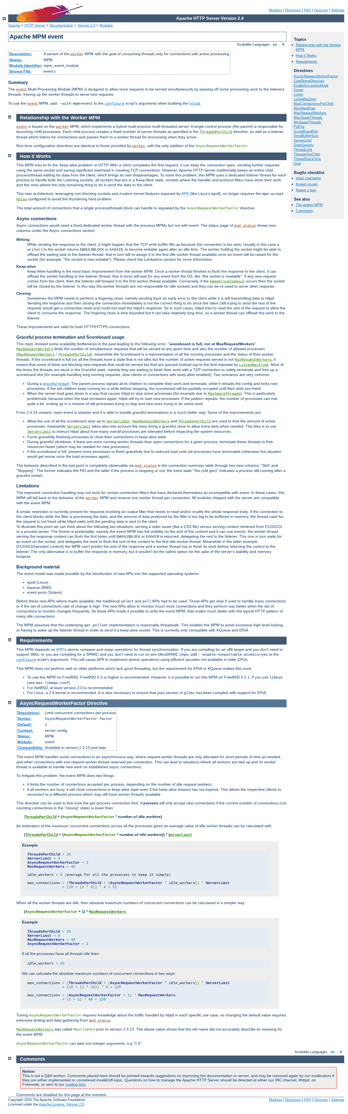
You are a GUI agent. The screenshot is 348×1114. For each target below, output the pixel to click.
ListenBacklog (305, 99)
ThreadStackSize (307, 159)
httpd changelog (308, 178)
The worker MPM (309, 205)
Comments (304, 211)
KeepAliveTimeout (227, 281)
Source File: (20, 71)
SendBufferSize (306, 136)
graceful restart (56, 383)
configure (114, 103)
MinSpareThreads (307, 122)
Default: (24, 724)
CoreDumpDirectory (309, 81)
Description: (20, 54)
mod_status (245, 225)
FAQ (307, 10)
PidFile (299, 127)
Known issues (307, 184)
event (21, 89)
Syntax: (24, 718)
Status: (16, 60)
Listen (298, 94)
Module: (25, 742)
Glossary (321, 10)
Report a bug (306, 190)
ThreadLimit (303, 150)
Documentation (61, 25)
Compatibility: (30, 747)
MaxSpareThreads (308, 118)
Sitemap (337, 10)
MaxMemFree (304, 108)
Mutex (21, 199)
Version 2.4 (86, 25)
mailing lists (75, 1084)
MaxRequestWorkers (310, 113)
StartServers (303, 145)
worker (76, 54)
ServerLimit (303, 140)
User (297, 163)
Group (298, 90)
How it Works (306, 56)
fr (283, 44)
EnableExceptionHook (311, 85)
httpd (194, 103)
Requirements (307, 62)
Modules (275, 10)
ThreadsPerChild (307, 154)
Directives (293, 10)
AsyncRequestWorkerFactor (316, 76)
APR (185, 193)
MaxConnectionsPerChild (313, 104)
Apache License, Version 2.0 (61, 1104)
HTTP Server (34, 25)
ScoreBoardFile (306, 131)
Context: (25, 730)
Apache (14, 25)
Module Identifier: (25, 65)
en (275, 44)
